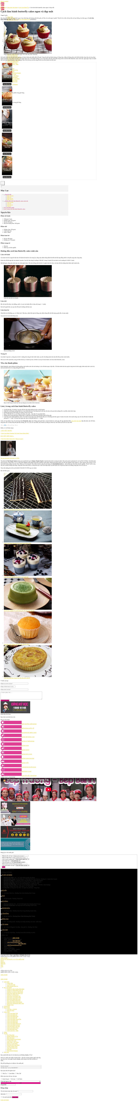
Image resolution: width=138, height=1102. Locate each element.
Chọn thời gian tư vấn (7, 862)
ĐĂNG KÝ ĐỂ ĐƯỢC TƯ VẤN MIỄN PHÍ (12, 959)
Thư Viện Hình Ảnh (12, 1048)
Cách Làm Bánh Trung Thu (14, 1019)
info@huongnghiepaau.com (14, 945)
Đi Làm (13, 1079)
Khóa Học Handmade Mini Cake (15, 1003)
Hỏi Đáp (9, 1049)
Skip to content (4, 1)
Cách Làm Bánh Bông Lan (14, 1023)
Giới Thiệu (6, 982)
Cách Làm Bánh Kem (12, 1016)
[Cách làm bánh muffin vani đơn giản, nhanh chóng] (28, 643)
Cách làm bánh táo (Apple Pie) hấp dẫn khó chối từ (17, 678)
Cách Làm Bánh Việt (12, 1013)
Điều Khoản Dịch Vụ (12, 986)
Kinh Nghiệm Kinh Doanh (14, 73)
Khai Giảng (7, 1007)
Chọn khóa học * (6, 860)
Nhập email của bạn (7, 863)
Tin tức (5, 1033)
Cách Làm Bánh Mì (12, 1017)
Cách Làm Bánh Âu (24, 7)
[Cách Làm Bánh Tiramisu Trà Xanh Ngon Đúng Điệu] (28, 542)
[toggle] (1, 875)
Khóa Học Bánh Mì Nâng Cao (15, 993)
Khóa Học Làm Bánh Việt (13, 996)
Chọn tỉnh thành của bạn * (8, 865)
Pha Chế (18, 1073)
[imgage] (15, 713)
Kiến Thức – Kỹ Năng (13, 76)
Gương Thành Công (12, 1046)
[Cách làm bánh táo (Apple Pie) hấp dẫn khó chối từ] (28, 676)
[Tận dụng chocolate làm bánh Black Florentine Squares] (28, 508)
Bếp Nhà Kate (10, 1038)
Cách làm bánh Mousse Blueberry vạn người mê (16, 577)
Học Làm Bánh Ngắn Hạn (13, 1000)
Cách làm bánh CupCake (13, 1026)
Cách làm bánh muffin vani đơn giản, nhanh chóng (16, 644)
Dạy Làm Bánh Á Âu (24, 19)
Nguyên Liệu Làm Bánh (13, 78)
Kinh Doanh (5, 1079)
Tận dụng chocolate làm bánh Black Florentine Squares (18, 509)
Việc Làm (6, 1052)
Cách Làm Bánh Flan (12, 1020)
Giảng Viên (10, 17)
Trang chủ (3, 7)
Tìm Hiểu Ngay (7, 84)
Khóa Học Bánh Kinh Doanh (14, 1002)
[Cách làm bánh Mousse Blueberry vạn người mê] (28, 575)
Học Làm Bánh (8, 21)
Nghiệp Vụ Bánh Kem (13, 994)
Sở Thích (19, 1079)
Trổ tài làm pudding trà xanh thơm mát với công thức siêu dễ (19, 610)
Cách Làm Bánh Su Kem (13, 1025)
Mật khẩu (3, 1094)
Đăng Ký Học (10, 1010)
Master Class (10, 1005)
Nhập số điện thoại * (7, 857)
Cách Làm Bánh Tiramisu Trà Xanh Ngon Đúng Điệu (17, 543)
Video (5, 1032)
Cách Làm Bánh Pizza (12, 61)
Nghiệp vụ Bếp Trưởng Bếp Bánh (15, 989)
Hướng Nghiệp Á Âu (12, 1036)
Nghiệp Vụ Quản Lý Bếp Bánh (15, 992)
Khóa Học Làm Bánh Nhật (14, 997)
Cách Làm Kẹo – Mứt (12, 64)
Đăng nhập (15, 1097)
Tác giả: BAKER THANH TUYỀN (10, 458)
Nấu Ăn (4, 1073)
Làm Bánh (12, 1073)
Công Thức (7, 1012)
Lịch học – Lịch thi (12, 1009)
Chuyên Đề (7, 1006)
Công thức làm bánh (12, 7)
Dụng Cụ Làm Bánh (12, 1043)
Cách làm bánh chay (12, 1029)
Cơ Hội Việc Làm (11, 1040)
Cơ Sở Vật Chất (11, 984)
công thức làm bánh (76, 421)
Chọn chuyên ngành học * (8, 859)
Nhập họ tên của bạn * (7, 856)
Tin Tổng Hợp (10, 1035)
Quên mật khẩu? (5, 1100)
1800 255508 (4, 958)
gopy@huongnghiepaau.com (14, 942)
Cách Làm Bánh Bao (12, 55)
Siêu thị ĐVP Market (12, 1050)
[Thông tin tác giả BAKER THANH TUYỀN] (8, 455)
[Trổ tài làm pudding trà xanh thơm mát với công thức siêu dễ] (28, 609)
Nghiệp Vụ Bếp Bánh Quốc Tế (15, 990)
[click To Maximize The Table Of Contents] (3, 183)
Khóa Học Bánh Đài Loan (13, 999)
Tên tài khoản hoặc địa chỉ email (9, 1091)
